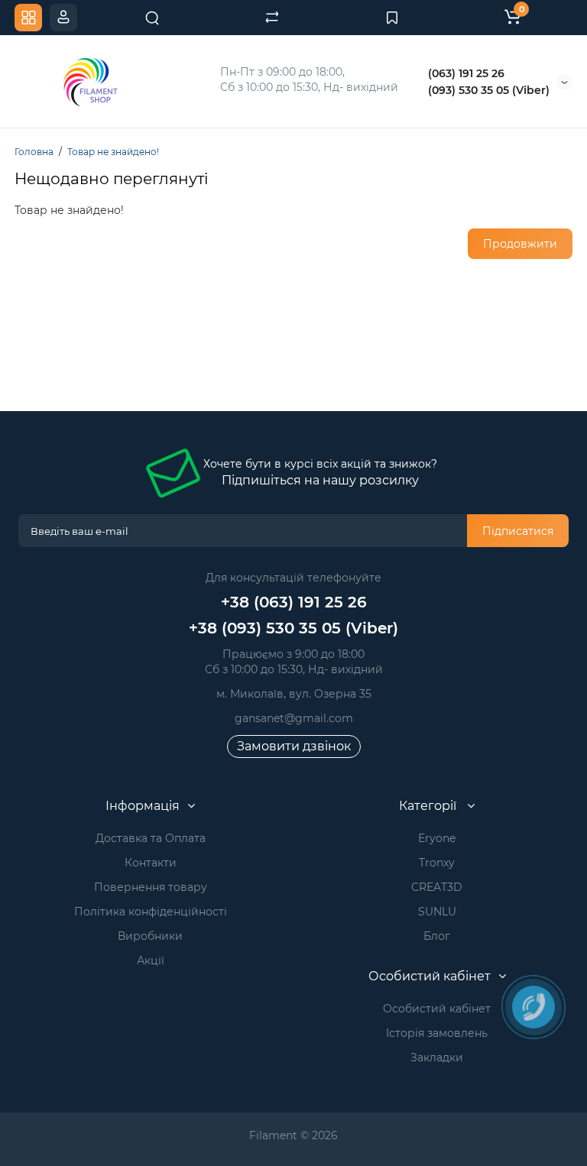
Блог (436, 936)
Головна (34, 151)
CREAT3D (436, 887)
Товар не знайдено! (113, 151)
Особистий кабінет (437, 1008)
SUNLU (437, 911)
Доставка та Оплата (151, 838)
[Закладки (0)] (392, 17)
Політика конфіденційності (150, 911)
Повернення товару (150, 887)
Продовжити (520, 244)
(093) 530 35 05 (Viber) (489, 90)
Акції (150, 960)
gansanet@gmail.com (294, 718)
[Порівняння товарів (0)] (272, 17)
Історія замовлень (437, 1033)
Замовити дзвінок (294, 746)
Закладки (436, 1057)
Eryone (437, 838)
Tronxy (437, 863)
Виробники (150, 936)
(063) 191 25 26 (466, 73)
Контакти (151, 863)
